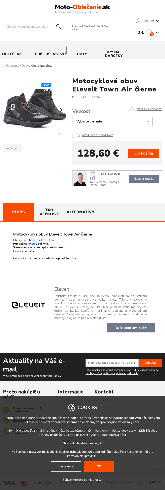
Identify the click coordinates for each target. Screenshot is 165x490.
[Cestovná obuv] (34, 108)
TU (95, 456)
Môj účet (148, 21)
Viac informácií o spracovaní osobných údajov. (32, 376)
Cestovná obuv (41, 65)
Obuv (25, 65)
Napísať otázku (143, 178)
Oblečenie (12, 65)
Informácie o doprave (97, 135)
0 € (140, 32)
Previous (9, 110)
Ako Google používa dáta (108, 435)
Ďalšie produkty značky (131, 328)
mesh (31, 244)
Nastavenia (66, 466)
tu (100, 480)
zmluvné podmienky (127, 373)
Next (61, 110)
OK (99, 466)
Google (73, 418)
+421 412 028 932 (105, 175)
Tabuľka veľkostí (149, 109)
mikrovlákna (46, 240)
